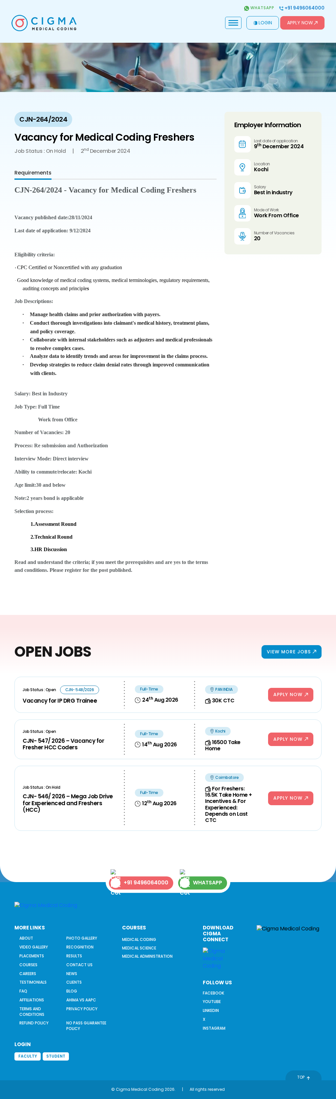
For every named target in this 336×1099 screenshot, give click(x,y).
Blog (71, 991)
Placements (31, 956)
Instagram (214, 1028)
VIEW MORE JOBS (289, 651)
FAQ (23, 991)
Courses (28, 965)
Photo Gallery (81, 938)
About (26, 938)
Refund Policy (34, 1023)
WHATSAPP (207, 882)
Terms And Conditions (31, 1011)
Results (74, 956)
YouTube (212, 1001)
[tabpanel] (115, 379)
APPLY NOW (288, 694)
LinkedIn (211, 1010)
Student (55, 1056)
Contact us (79, 965)
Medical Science (139, 948)
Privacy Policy (81, 1009)
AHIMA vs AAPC (81, 1000)
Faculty (27, 1056)
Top (300, 1077)
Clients (74, 982)
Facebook (213, 993)
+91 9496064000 (304, 8)
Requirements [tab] (33, 172)
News (71, 973)
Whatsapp (261, 8)
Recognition (80, 947)
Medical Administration (147, 956)
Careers (27, 973)
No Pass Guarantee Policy (86, 1025)
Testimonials (33, 982)
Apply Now (300, 22)
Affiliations (31, 1000)
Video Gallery (33, 947)
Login (265, 22)
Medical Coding (139, 939)
